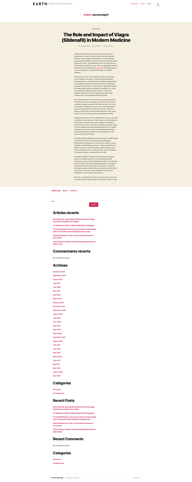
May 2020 (56, 353)
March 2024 (57, 333)
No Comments (109, 46)
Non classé (96, 29)
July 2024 (56, 318)
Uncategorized (58, 393)
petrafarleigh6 (86, 46)
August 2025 (58, 279)
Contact (148, 3)
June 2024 (57, 322)
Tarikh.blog (134, 3)
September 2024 (59, 310)
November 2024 (59, 306)
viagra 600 (99, 68)
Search (53, 201)
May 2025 (56, 291)
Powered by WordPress (72, 478)
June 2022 (57, 349)
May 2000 (56, 376)
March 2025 (57, 299)
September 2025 (59, 275)
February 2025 (58, 303)
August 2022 (58, 341)
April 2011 (56, 368)
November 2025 (59, 272)
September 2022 (59, 337)
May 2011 (56, 364)
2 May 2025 (97, 46)
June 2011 (57, 360)
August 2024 (58, 314)
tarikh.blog (59, 478)
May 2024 (56, 326)
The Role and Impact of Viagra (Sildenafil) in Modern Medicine (96, 37)
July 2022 (56, 345)
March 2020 (57, 357)
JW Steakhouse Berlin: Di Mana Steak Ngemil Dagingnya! (73, 225)
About (143, 3)
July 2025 (56, 283)
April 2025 (57, 295)
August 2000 (58, 372)
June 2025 (57, 287)
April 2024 (57, 329)
